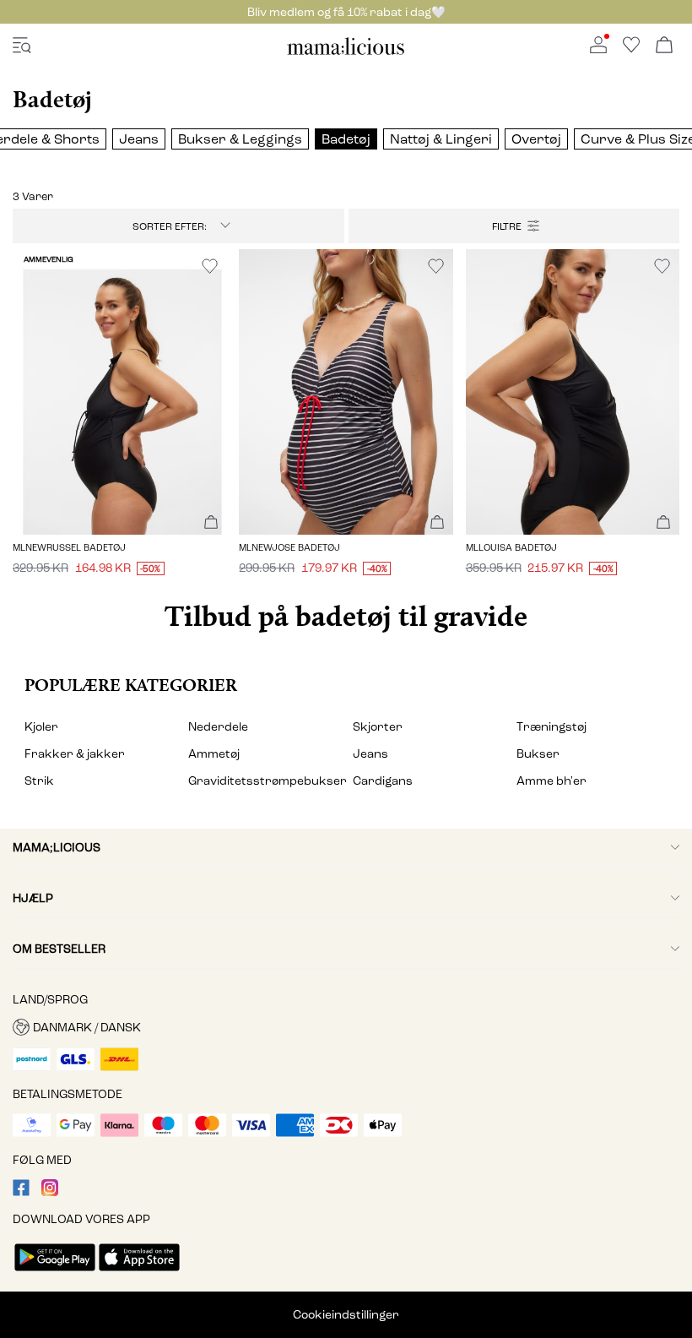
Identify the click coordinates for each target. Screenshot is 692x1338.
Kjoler (41, 727)
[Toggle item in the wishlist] (210, 266)
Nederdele (218, 727)
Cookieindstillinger (346, 1315)
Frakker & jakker (74, 754)
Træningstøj (551, 727)
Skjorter (378, 727)
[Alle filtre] (514, 226)
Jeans (370, 754)
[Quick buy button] (210, 523)
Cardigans (383, 781)
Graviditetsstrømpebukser (263, 781)
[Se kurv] (664, 46)
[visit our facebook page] (21, 1192)
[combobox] (178, 226)
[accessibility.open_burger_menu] (22, 46)
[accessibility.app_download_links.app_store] (139, 1272)
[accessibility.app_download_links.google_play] (55, 1272)
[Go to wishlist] (631, 49)
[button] (119, 392)
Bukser (538, 754)
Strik (39, 781)
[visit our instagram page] (49, 1192)
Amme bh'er (551, 781)
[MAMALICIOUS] (346, 52)
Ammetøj (214, 754)
